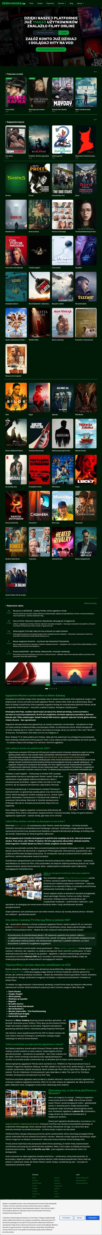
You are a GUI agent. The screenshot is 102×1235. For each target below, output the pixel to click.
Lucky (77, 487)
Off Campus (56, 487)
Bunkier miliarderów (12, 559)
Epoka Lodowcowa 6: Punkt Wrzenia (17, 340)
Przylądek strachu (35, 487)
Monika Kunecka (81, 1180)
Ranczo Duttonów (11, 523)
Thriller (56, 1194)
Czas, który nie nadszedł (14, 268)
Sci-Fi (56, 1191)
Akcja (34, 1178)
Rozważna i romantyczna (84, 340)
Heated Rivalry (57, 559)
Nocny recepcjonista (82, 559)
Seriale (39, 3)
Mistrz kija (55, 523)
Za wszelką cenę (11, 487)
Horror (34, 1196)
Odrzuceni (78, 523)
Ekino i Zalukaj (21, 825)
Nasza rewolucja (58, 340)
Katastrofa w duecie (59, 109)
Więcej (79, 3)
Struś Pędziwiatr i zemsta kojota (40, 304)
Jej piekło (78, 268)
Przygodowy (58, 1186)
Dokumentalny (36, 1183)
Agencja (55, 414)
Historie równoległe (59, 232)
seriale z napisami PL (69, 948)
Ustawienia (66, 1218)
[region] (51, 1217)
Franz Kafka (9, 109)
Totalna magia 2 (34, 268)
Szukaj (63, 33)
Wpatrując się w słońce (37, 109)
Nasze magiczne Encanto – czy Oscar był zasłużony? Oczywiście (41, 641)
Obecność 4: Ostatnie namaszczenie (88, 156)
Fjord (77, 195)
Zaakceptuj (93, 1218)
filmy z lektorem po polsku (76, 878)
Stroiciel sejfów (80, 304)
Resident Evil (10, 232)
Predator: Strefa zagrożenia (39, 156)
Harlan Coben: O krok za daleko (16, 595)
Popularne (50, 3)
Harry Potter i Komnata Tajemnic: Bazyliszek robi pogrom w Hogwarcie (44, 621)
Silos (7, 414)
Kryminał (56, 1180)
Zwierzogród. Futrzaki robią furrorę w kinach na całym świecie (40, 631)
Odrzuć (79, 1218)
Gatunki (61, 3)
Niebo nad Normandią (82, 109)
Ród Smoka (79, 414)
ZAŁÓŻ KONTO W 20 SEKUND (51, 49)
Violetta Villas (34, 340)
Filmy (31, 3)
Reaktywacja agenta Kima (61, 451)
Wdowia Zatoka (80, 451)
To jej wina (32, 559)
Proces (31, 195)
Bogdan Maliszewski (82, 1178)
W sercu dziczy (34, 232)
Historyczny (36, 1194)
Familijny (35, 1188)
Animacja (35, 1180)
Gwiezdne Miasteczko (36, 451)
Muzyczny (57, 1183)
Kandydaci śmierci (11, 304)
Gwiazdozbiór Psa (58, 195)
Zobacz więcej (90, 603)
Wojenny (56, 1196)
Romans (56, 1188)
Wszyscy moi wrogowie (13, 376)
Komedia (56, 1178)
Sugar (31, 414)
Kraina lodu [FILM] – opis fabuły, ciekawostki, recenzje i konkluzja (41, 651)
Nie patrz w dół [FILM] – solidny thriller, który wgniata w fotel (39, 611)
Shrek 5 (8, 195)
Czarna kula (56, 268)
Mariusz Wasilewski (82, 1183)
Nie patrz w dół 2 (58, 304)
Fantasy (34, 1191)
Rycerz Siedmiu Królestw (14, 451)
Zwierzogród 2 (57, 156)
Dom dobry (9, 156)
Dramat (34, 1186)
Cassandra (33, 523)
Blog (71, 3)
